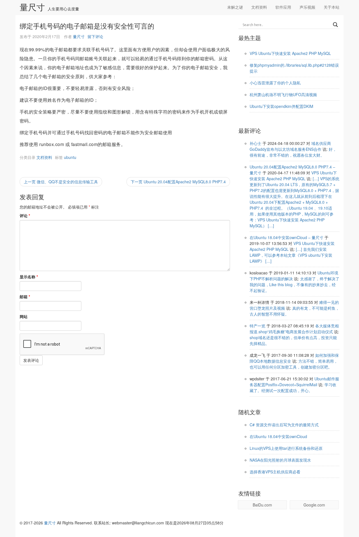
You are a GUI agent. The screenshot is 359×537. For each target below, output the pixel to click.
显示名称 (29, 276)
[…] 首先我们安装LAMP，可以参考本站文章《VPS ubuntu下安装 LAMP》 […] (291, 255)
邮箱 (25, 296)
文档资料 (259, 7)
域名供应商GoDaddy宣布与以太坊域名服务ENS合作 (290, 146)
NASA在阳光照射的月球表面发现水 (280, 460)
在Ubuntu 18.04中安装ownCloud (278, 436)
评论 (25, 215)
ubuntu (70, 157)
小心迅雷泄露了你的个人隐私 (275, 82)
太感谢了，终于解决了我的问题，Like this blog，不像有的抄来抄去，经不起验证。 (294, 284)
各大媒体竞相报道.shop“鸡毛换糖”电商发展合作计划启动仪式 (294, 328)
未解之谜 (235, 7)
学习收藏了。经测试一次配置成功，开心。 (293, 387)
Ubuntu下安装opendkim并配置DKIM (281, 106)
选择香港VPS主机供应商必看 (275, 471)
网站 (23, 316)
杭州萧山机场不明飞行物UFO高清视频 (283, 94)
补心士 (255, 143)
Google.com (314, 505)
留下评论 (95, 36)
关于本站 (331, 7)
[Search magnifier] (335, 25)
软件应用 (283, 7)
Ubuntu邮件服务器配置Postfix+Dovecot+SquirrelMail (294, 381)
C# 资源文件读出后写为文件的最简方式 (284, 424)
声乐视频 (307, 7)
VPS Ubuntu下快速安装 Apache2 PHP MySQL (290, 53)
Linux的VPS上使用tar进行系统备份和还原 (286, 448)
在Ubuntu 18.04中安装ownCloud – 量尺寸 (286, 237)
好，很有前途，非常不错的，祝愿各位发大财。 (293, 152)
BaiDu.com (262, 505)
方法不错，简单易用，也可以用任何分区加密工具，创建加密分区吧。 (294, 364)
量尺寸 (32, 7)
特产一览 (257, 325)
